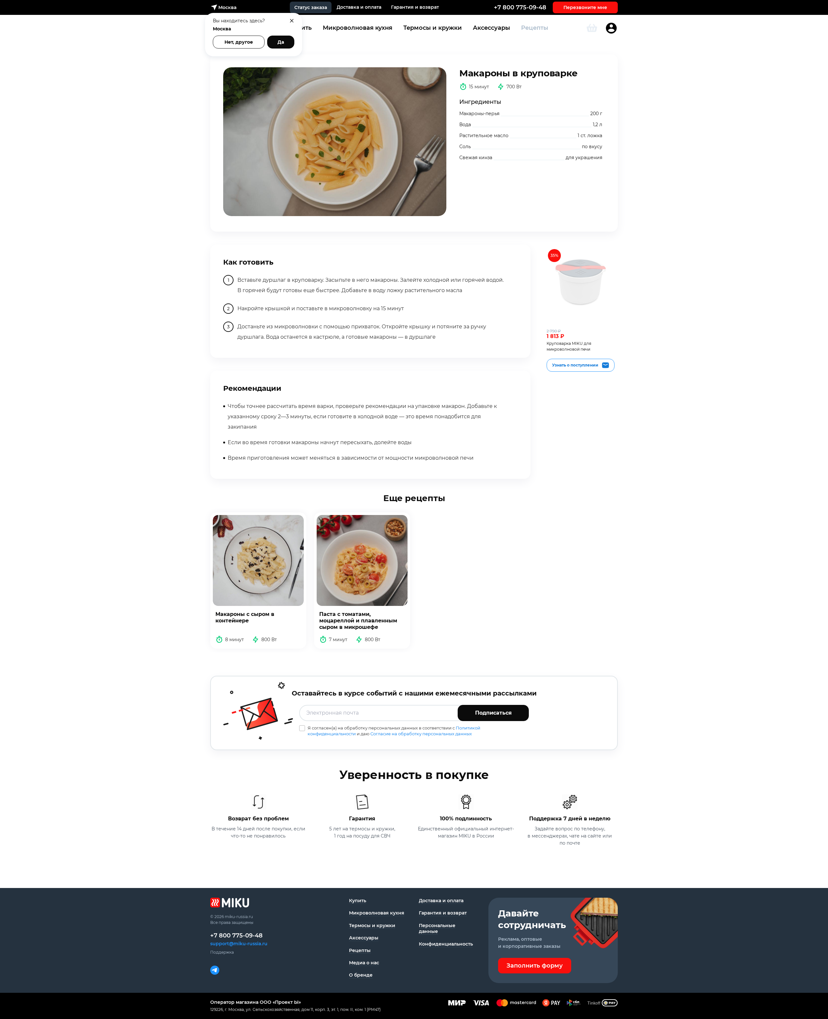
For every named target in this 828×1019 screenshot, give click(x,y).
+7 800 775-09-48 (520, 7)
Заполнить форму (535, 965)
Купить (357, 901)
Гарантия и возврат (415, 7)
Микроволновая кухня (357, 27)
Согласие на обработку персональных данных (421, 733)
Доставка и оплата (359, 7)
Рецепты (534, 27)
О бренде (361, 975)
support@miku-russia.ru (238, 944)
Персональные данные (437, 928)
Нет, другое (238, 42)
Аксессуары (491, 27)
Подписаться (493, 713)
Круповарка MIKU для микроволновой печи (569, 346)
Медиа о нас (364, 963)
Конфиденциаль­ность (446, 944)
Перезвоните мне (585, 7)
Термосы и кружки (432, 27)
